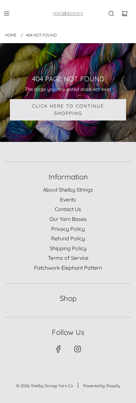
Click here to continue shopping (68, 109)
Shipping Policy (68, 248)
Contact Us (68, 209)
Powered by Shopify (101, 385)
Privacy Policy (68, 229)
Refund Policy (68, 238)
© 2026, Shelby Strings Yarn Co (44, 385)
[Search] (111, 13)
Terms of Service (68, 258)
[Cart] (124, 13)
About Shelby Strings (68, 189)
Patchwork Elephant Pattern (68, 267)
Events (68, 199)
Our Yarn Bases (68, 219)
